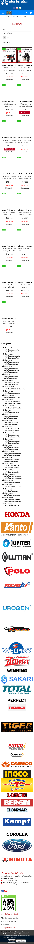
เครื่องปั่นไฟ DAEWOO (8, 399)
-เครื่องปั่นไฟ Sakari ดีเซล (11, 449)
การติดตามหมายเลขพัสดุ (8, 921)
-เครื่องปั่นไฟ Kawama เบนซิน (12, 437)
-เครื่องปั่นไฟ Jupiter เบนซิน (12, 356)
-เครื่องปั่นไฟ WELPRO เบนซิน (12, 501)
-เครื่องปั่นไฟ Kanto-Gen (11, 368)
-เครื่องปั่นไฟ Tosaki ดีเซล (11, 384)
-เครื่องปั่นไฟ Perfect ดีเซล (11, 431)
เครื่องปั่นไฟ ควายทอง (8, 451)
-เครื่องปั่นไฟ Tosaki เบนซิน (11, 383)
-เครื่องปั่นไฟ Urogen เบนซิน (11, 441)
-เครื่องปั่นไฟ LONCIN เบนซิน (12, 495)
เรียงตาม (5, 29)
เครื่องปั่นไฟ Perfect (7, 427)
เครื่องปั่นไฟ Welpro (7, 497)
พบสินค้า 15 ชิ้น (6, 42)
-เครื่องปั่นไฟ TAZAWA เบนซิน (12, 408)
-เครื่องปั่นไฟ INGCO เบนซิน (11, 412)
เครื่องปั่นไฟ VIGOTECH (8, 474)
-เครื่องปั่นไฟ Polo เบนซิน (11, 376)
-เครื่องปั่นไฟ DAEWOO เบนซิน (12, 403)
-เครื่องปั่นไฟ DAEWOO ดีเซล (12, 402)
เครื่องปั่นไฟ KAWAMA (8, 433)
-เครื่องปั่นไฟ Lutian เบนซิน (11, 362)
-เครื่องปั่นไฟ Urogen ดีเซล (11, 443)
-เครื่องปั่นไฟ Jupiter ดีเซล (11, 358)
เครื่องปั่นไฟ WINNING (8, 387)
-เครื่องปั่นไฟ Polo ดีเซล (10, 378)
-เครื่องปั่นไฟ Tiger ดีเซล (10, 424)
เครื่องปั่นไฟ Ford (6, 414)
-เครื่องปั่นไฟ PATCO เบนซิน (12, 393)
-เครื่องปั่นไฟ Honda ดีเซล (11, 352)
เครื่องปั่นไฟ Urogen (7, 439)
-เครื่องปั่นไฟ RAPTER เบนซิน (12, 397)
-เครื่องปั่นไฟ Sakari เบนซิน (11, 447)
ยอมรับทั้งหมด (21, 941)
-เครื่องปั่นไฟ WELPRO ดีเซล (12, 500)
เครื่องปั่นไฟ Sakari (7, 445)
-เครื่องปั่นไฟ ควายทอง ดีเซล (12, 455)
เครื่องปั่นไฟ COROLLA (8, 485)
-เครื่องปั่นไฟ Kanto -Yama (11, 370)
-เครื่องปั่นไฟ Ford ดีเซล (10, 418)
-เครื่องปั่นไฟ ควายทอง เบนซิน (12, 453)
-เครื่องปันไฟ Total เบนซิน (11, 472)
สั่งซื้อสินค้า (25, 113)
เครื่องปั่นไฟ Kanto (7, 366)
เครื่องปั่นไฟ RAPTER (8, 395)
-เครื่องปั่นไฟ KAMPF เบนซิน (12, 466)
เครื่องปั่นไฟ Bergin (7, 489)
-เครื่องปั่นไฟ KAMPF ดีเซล (11, 468)
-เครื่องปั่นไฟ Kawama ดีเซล (11, 435)
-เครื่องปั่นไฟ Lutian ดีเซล (11, 364)
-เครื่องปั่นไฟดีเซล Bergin (11, 491)
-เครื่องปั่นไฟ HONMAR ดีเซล (12, 482)
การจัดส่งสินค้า (5, 924)
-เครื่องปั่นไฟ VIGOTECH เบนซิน (12, 478)
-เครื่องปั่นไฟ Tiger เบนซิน (11, 423)
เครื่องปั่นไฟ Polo (6, 374)
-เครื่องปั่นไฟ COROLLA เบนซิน (12, 487)
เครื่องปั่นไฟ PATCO (7, 391)
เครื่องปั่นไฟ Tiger (7, 420)
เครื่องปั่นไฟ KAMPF (7, 464)
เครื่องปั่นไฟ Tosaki (7, 380)
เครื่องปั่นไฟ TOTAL (7, 470)
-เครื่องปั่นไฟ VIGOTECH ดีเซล (12, 476)
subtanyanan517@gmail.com (14, 884)
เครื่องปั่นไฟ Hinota (7, 457)
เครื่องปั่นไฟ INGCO (7, 410)
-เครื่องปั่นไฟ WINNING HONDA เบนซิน (14, 389)
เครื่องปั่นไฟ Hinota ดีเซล (11, 461)
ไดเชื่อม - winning (7, 504)
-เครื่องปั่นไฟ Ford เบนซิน (11, 416)
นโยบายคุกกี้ (13, 937)
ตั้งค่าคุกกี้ (11, 941)
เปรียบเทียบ (10, 79)
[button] (27, 13)
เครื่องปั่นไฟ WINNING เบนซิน (12, 506)
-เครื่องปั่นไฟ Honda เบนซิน (11, 350)
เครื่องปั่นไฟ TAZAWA (8, 406)
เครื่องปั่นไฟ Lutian (7, 360)
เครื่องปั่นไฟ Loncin (7, 493)
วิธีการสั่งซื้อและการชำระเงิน (9, 918)
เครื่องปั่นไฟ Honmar (7, 480)
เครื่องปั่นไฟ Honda (7, 348)
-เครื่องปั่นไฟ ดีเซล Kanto (11, 372)
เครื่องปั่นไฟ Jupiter (7, 354)
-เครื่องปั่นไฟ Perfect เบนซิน (12, 429)
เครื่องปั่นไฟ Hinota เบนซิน (11, 460)
